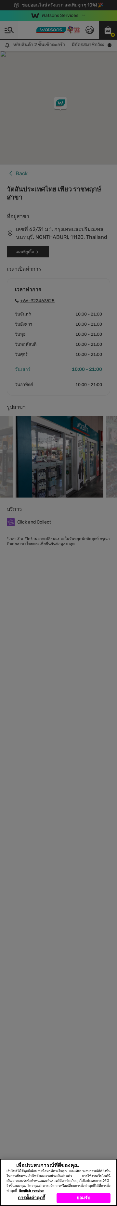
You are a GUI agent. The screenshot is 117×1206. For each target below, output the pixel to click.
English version (31, 1191)
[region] (58, 1182)
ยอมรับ (84, 1197)
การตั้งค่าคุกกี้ (31, 1197)
